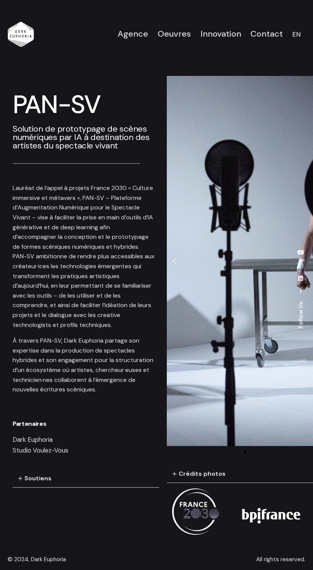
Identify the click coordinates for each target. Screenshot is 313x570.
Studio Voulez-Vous (40, 450)
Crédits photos (202, 474)
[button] (86, 479)
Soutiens (38, 478)
